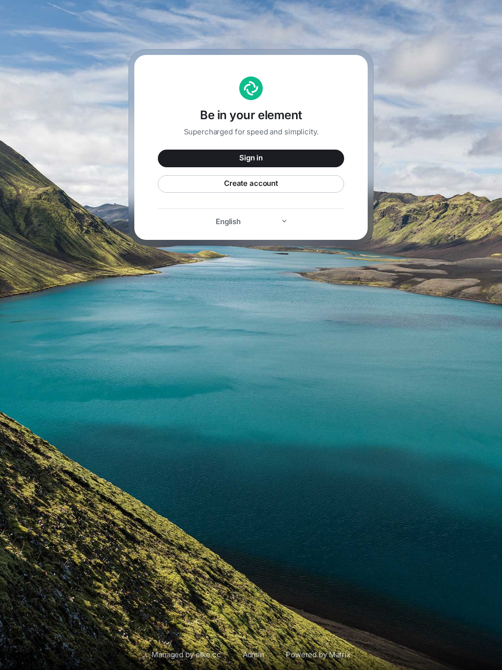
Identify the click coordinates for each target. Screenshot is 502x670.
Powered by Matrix (318, 654)
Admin (253, 654)
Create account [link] (251, 183)
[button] (251, 221)
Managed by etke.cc (186, 654)
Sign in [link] (251, 157)
